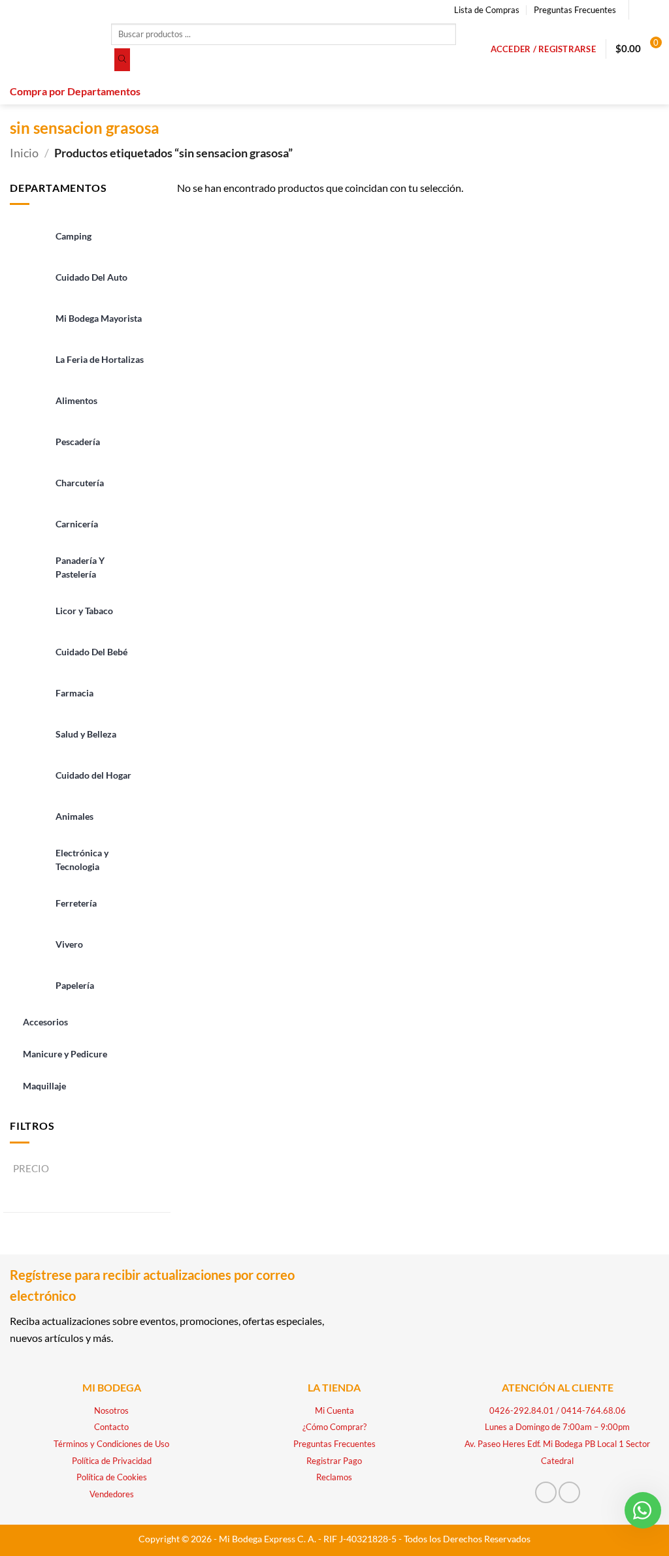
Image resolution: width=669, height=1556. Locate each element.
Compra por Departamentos (75, 91)
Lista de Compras (486, 10)
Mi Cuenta (334, 1410)
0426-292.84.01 (521, 1410)
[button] (543, 49)
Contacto (111, 1427)
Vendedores (112, 1494)
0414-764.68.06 (593, 1410)
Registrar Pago (334, 1460)
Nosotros (111, 1410)
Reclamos (334, 1477)
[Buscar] (122, 60)
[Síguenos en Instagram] (653, 9)
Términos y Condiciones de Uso (111, 1444)
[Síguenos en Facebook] (640, 9)
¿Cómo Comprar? (334, 1427)
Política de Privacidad (112, 1460)
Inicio (24, 153)
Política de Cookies (111, 1477)
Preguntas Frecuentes (575, 10)
